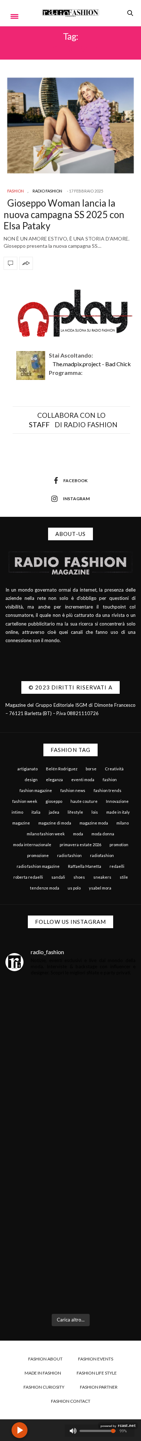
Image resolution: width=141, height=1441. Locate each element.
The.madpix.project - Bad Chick (91, 363)
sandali (58, 877)
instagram (76, 498)
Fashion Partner (99, 1387)
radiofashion (102, 855)
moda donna (102, 833)
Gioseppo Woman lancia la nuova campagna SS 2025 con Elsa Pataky (64, 214)
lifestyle (75, 812)
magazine (21, 823)
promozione (38, 855)
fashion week (24, 801)
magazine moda (94, 823)
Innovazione (117, 801)
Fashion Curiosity (44, 1387)
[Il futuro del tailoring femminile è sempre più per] (70, 1031)
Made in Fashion (43, 1373)
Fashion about (45, 1359)
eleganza (54, 779)
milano (122, 823)
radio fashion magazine (38, 866)
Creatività (114, 768)
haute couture (84, 801)
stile (124, 877)
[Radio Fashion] (70, 13)
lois (94, 812)
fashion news (72, 790)
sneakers (102, 877)
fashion (110, 779)
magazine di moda (54, 823)
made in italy (118, 812)
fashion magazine (36, 790)
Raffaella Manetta (84, 866)
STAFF (39, 424)
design (31, 779)
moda (78, 833)
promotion (119, 844)
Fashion (15, 191)
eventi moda (82, 779)
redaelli (117, 866)
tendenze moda (44, 888)
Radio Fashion (47, 191)
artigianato (27, 768)
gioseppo (54, 801)
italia (35, 812)
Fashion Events (95, 1359)
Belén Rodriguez (61, 768)
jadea (54, 812)
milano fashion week (46, 833)
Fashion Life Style (97, 1373)
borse (91, 768)
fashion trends (107, 790)
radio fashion (69, 855)
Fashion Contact (70, 1401)
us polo (74, 888)
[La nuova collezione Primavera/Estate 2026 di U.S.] (70, 1190)
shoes (79, 877)
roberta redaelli (28, 877)
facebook (75, 480)
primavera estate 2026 (80, 844)
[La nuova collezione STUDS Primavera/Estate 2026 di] (70, 1270)
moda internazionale (32, 844)
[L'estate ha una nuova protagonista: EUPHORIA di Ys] (70, 1110)
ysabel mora (100, 888)
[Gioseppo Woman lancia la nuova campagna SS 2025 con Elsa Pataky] (70, 125)
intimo (17, 812)
